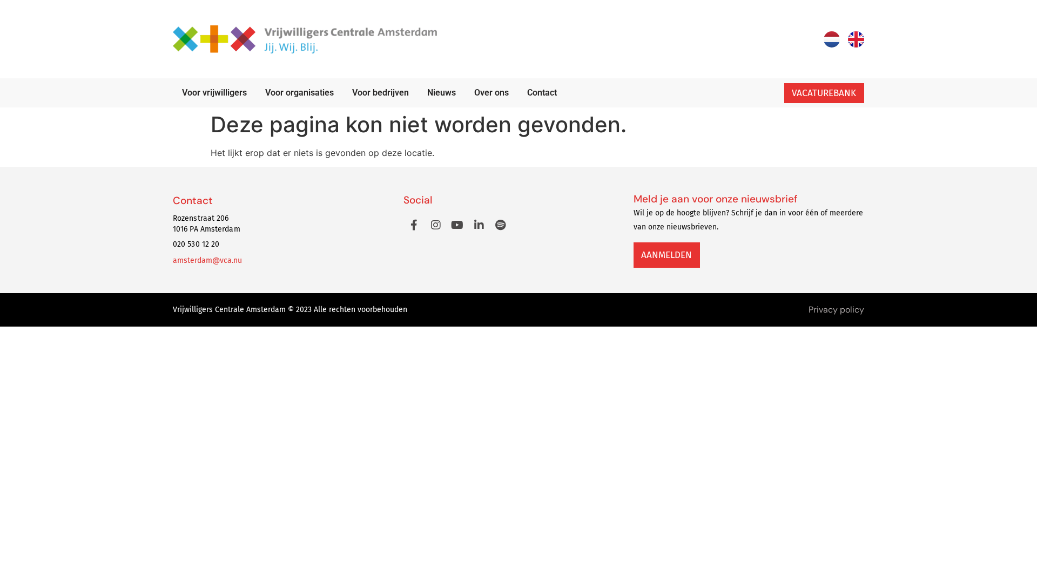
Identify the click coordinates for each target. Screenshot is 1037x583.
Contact (542, 92)
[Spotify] (500, 225)
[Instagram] (436, 225)
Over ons (491, 92)
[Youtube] (457, 225)
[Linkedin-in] (479, 225)
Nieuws (441, 92)
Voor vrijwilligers (214, 92)
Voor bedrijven (380, 92)
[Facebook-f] (414, 225)
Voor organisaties (299, 92)
